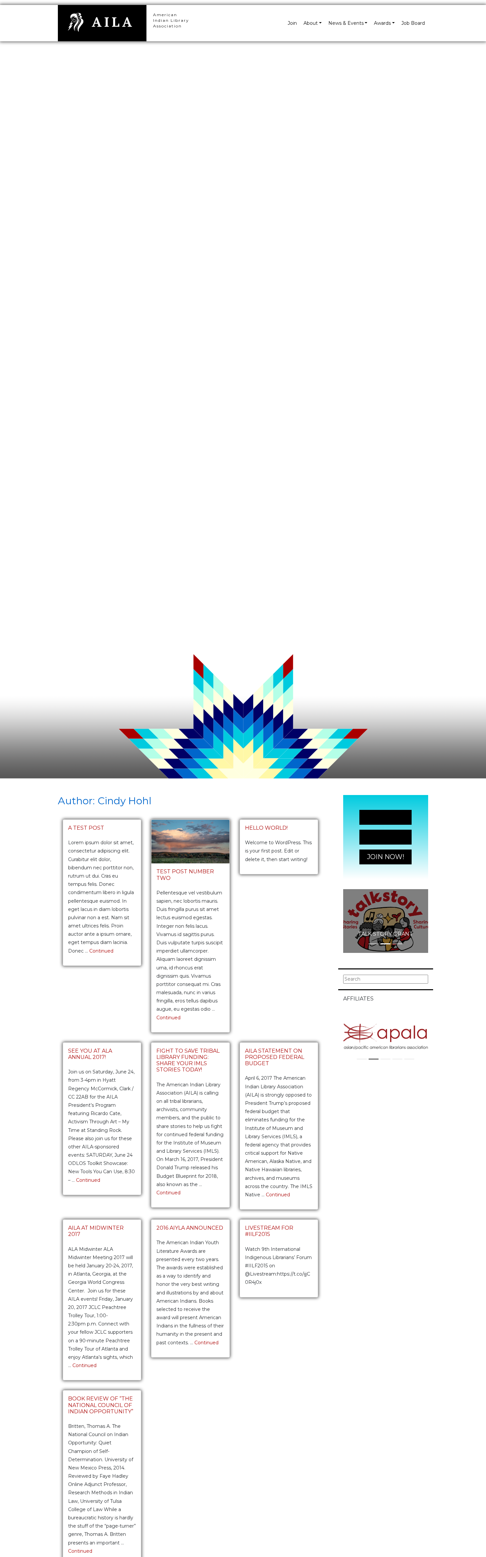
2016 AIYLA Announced (189, 1228)
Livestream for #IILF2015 (269, 1231)
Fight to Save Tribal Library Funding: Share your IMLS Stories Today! (188, 1060)
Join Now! (385, 817)
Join (292, 23)
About (311, 23)
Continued (101, 951)
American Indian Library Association (171, 20)
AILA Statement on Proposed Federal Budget (274, 1057)
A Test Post (86, 828)
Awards (382, 23)
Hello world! (266, 828)
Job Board (413, 23)
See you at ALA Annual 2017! (90, 1054)
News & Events (346, 23)
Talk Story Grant (385, 934)
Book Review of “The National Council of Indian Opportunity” (100, 1404)
